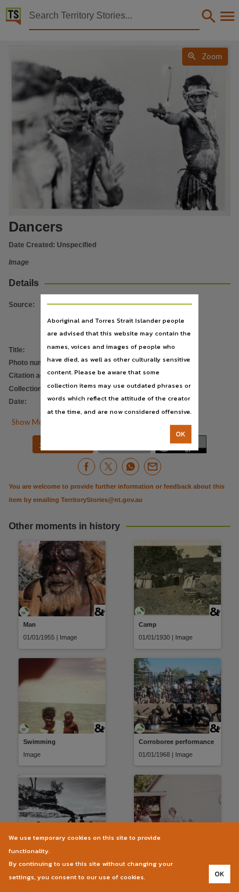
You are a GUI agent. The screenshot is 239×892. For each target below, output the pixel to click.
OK (181, 434)
